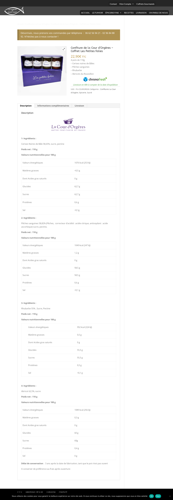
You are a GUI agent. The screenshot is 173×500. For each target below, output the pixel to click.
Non (158, 496)
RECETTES (128, 12)
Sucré (89, 92)
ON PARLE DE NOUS (158, 12)
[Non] (170, 496)
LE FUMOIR (97, 12)
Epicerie (82, 92)
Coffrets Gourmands (145, 4)
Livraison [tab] (79, 105)
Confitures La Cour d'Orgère (37, 24)
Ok (151, 496)
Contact (113, 4)
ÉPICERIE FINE (112, 12)
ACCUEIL (85, 12)
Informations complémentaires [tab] (53, 105)
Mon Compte (125, 4)
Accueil (20, 24)
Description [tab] (26, 105)
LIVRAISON (141, 12)
